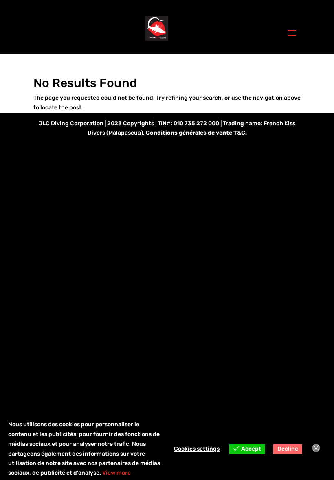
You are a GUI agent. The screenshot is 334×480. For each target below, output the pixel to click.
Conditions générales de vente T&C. (196, 132)
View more (116, 472)
